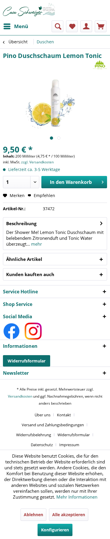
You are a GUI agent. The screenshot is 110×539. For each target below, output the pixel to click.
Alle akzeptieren (68, 514)
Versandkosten (20, 396)
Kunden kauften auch (30, 274)
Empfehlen (44, 195)
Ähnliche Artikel (24, 259)
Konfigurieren (55, 530)
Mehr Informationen (76, 497)
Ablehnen (33, 514)
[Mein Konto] (86, 26)
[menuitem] (15, 26)
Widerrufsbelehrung (33, 434)
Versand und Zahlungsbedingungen (53, 424)
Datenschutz (42, 444)
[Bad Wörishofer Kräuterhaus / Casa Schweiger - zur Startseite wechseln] (29, 9)
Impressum (69, 444)
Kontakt (64, 414)
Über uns (42, 414)
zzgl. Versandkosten (37, 162)
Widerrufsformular (26, 361)
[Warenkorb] (100, 26)
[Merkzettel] (72, 26)
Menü (21, 26)
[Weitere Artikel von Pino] (100, 65)
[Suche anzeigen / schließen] (57, 26)
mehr (36, 244)
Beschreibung (21, 223)
